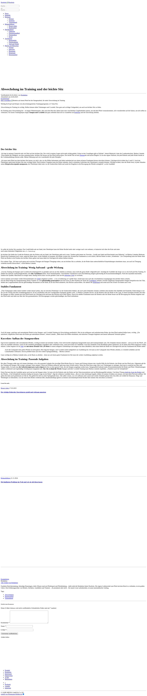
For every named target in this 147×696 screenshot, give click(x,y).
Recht (10, 37)
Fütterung (12, 31)
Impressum (8, 674)
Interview (12, 49)
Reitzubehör (12, 40)
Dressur (11, 19)
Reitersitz (77, 112)
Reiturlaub (12, 53)
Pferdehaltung (9, 29)
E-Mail (3, 630)
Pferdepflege (13, 35)
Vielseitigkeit (13, 22)
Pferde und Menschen (12, 46)
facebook (8, 684)
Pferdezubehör (13, 42)
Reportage (12, 51)
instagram (8, 688)
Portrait (11, 47)
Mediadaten (8, 679)
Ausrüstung (8, 38)
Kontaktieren (5, 579)
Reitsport (7, 17)
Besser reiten (13, 26)
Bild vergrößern (6, 100)
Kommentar (5, 623)
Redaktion (24, 95)
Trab (21, 346)
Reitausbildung (9, 24)
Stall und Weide (14, 44)
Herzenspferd (13, 55)
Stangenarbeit (9, 596)
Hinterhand (96, 282)
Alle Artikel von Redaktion (9, 583)
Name (3, 626)
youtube (7, 686)
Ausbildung (92, 280)
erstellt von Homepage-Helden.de (11, 694)
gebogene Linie (69, 275)
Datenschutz (9, 676)
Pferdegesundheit (14, 33)
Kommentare (5, 99)
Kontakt (7, 670)
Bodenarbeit (12, 28)
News (6, 13)
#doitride (7, 15)
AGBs (7, 677)
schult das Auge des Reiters (133, 372)
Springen (11, 20)
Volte (38, 279)
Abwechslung (9, 595)
